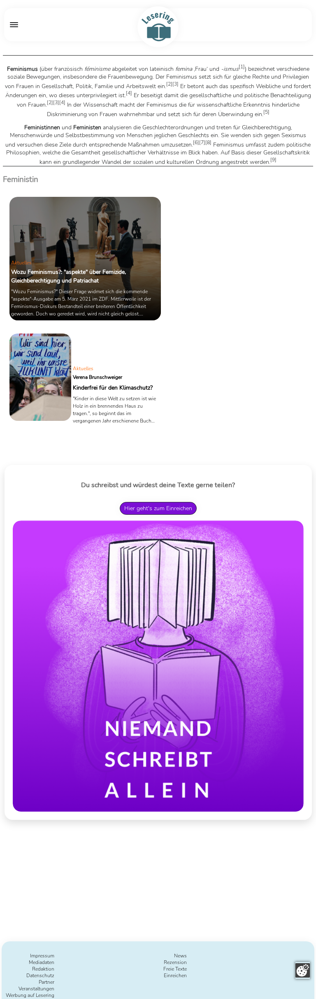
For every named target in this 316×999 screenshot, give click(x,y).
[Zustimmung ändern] (302, 970)
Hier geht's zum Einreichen (158, 508)
